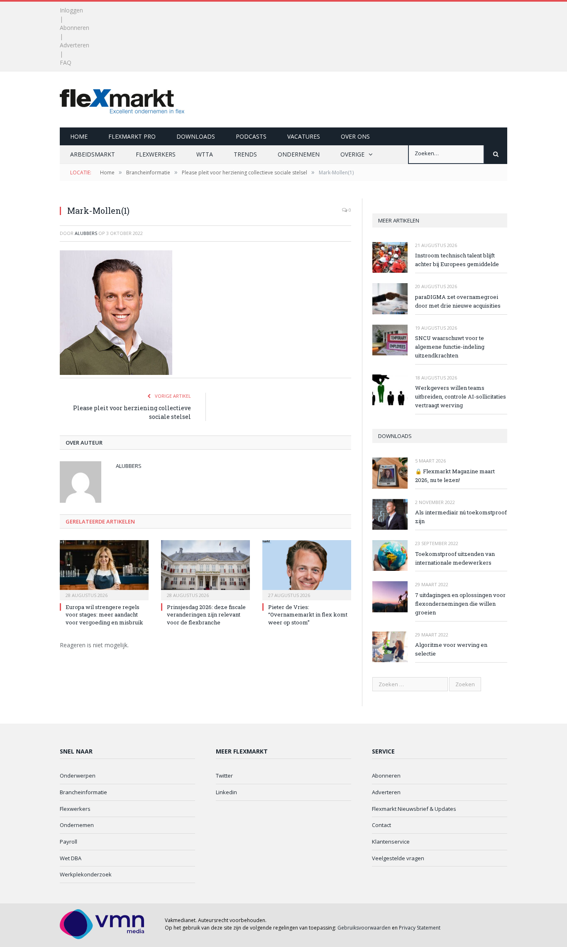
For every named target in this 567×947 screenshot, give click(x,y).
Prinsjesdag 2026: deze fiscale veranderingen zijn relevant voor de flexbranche (206, 614)
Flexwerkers (156, 154)
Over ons (355, 136)
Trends (245, 154)
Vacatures (303, 136)
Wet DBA (70, 858)
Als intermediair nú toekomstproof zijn (461, 517)
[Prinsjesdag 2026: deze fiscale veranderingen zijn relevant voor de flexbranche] (205, 569)
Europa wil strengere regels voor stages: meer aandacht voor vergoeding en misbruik (104, 614)
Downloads (195, 136)
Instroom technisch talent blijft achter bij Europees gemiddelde (457, 260)
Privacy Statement (419, 927)
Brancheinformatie (83, 792)
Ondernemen (299, 154)
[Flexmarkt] (122, 99)
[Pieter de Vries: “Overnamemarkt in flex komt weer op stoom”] (306, 569)
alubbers (86, 233)
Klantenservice (391, 841)
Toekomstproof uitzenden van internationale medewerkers (455, 558)
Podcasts (251, 136)
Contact (381, 825)
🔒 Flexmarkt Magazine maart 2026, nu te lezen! (455, 475)
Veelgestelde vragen (398, 858)
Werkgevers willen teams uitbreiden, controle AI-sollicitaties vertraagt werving (460, 396)
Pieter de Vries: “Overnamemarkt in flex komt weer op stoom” (307, 614)
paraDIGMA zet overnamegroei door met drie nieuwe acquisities (458, 301)
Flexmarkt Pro (132, 136)
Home (79, 136)
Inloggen (71, 10)
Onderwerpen (77, 775)
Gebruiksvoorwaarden (364, 927)
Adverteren (74, 45)
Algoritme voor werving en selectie (451, 649)
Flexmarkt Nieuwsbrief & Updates (414, 808)
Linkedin (226, 792)
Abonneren (74, 28)
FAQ (65, 62)
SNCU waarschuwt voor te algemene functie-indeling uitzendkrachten (449, 346)
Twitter (224, 775)
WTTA (204, 154)
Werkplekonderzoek (86, 874)
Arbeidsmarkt (92, 154)
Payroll (68, 841)
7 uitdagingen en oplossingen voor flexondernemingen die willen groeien (460, 603)
